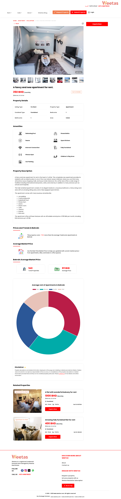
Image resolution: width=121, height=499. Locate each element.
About (64, 463)
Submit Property (79, 12)
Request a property (68, 476)
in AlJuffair (30, 20)
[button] (81, 50)
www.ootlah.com (79, 496)
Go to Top (69, 486)
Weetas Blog (42, 13)
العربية (86, 6)
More (29, 13)
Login (92, 12)
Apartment (21, 20)
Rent (8, 13)
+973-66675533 (103, 6)
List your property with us (70, 478)
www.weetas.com (55, 496)
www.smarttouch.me (68, 496)
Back (17, 23)
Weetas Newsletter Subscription (72, 480)
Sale (19, 13)
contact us (62, 373)
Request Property (62, 12)
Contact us (65, 465)
